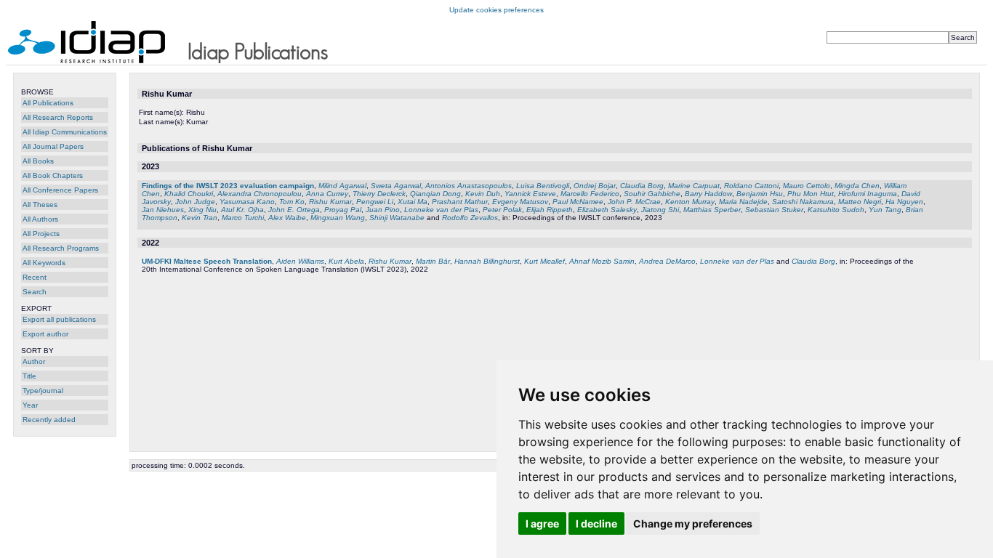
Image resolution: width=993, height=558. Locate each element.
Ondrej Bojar (595, 186)
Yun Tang (885, 210)
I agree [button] (542, 523)
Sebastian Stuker (774, 210)
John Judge (195, 202)
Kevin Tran (199, 218)
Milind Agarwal (342, 186)
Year (30, 405)
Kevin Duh (482, 194)
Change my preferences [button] (692, 523)
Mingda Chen (857, 186)
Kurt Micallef (544, 261)
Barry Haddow (708, 194)
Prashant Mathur (460, 202)
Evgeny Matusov (520, 202)
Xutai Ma (412, 202)
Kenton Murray (690, 202)
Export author (45, 334)
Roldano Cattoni (751, 186)
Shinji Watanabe (397, 218)
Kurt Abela (346, 261)
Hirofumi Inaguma (867, 194)
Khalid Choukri (188, 194)
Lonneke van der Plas (441, 210)
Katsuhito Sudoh (836, 210)
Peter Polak (502, 210)
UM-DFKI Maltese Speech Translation (207, 261)
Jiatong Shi (660, 210)
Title (29, 376)
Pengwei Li (374, 202)
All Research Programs (61, 248)
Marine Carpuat (694, 186)
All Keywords (44, 263)
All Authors (40, 219)
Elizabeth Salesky (607, 210)
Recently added (49, 420)
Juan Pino (383, 210)
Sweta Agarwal (396, 186)
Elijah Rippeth (549, 210)
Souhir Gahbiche (652, 194)
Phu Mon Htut (810, 194)
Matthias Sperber (712, 210)
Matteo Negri (859, 202)
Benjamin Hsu (759, 194)
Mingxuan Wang (337, 218)
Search (35, 292)
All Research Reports (58, 117)
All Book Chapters (53, 175)
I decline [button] (596, 523)
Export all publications (59, 319)
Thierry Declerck (379, 194)
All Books (38, 161)
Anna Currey (327, 194)
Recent (35, 277)
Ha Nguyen (904, 202)
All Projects (41, 234)
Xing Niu (202, 210)
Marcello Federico (589, 194)
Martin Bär (433, 261)
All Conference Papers (60, 190)
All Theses (40, 205)
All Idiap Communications (65, 132)
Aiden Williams (300, 261)
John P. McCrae (634, 202)
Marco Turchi (243, 218)
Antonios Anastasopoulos (468, 186)
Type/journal (43, 391)
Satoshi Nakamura (803, 202)
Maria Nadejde (743, 202)
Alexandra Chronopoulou (259, 194)
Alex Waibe (287, 218)
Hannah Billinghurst (487, 261)
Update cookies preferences (496, 10)
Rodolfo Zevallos (470, 218)
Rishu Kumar (330, 202)
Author (34, 361)
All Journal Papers (53, 146)
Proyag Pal (342, 210)
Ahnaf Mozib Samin (602, 261)
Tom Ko (292, 202)
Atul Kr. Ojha (242, 210)
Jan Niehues (163, 210)
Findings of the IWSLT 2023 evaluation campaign (228, 186)
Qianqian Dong (435, 194)
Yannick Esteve (530, 194)
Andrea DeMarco (667, 261)
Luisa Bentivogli (542, 186)
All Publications (48, 103)
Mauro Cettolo (806, 186)
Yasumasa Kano (247, 202)
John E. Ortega (294, 210)
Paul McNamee (577, 202)
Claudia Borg (642, 186)
